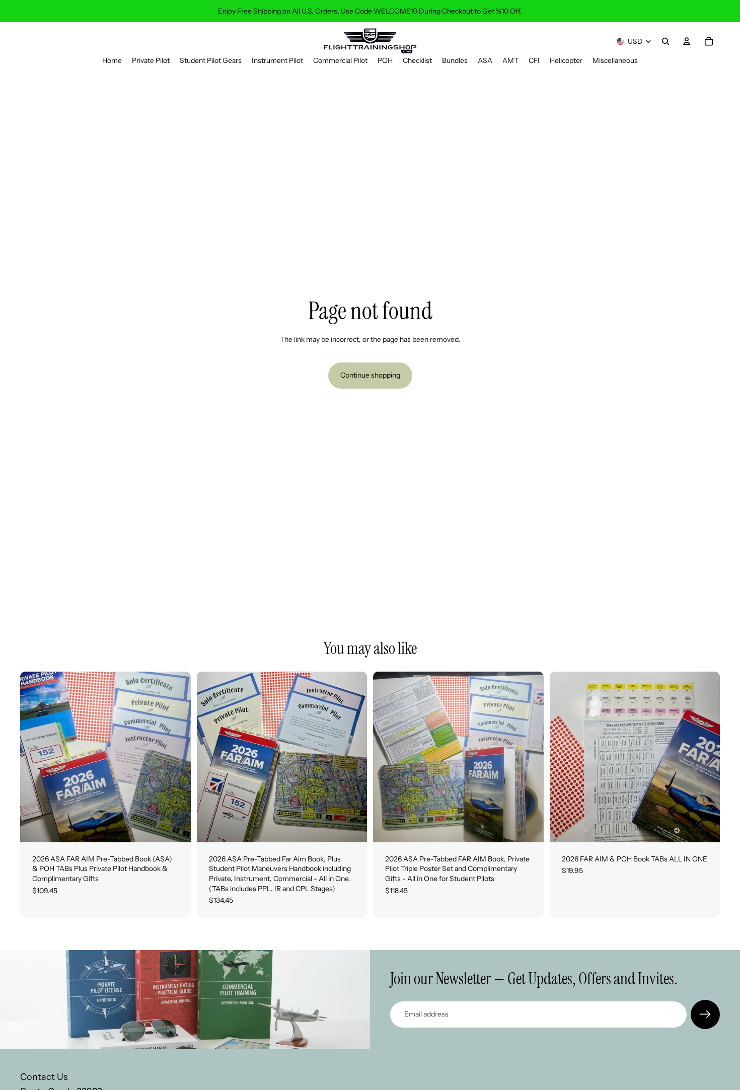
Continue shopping (370, 375)
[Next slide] (176, 757)
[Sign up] (705, 1014)
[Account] (687, 41)
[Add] (175, 827)
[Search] (665, 41)
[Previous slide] (35, 757)
